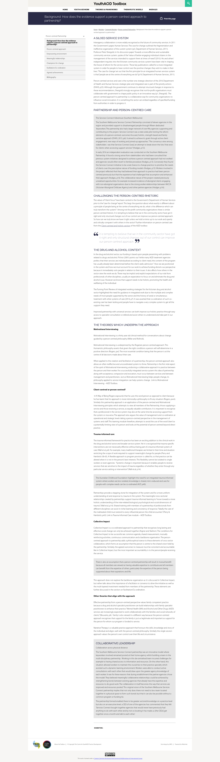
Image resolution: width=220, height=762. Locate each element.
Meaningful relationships (56, 59)
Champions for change (55, 63)
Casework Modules (111, 30)
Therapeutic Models (133, 10)
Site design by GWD (166, 744)
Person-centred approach (56, 49)
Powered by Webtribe (181, 744)
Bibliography (51, 77)
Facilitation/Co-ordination (56, 68)
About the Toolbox (59, 744)
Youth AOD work (81, 10)
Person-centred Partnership (56, 36)
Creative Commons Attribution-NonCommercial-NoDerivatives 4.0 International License (118, 758)
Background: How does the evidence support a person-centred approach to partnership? (62, 42)
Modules (153, 10)
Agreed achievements (55, 73)
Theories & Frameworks (106, 10)
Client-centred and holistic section (115, 226)
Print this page (170, 19)
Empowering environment (57, 54)
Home (65, 10)
